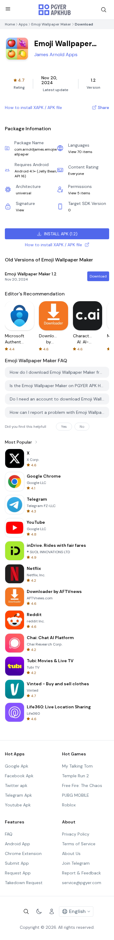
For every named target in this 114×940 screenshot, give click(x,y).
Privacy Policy (75, 834)
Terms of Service (78, 843)
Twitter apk (16, 785)
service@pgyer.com (81, 882)
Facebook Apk (19, 775)
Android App (17, 843)
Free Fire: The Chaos (82, 785)
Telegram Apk (18, 795)
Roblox (69, 805)
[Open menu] (8, 9)
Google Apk (16, 766)
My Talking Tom (77, 766)
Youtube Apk (18, 805)
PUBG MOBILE (75, 795)
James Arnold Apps (56, 54)
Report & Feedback (81, 873)
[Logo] (55, 10)
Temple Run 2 (75, 775)
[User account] (51, 911)
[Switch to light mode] (38, 911)
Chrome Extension (23, 853)
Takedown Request (24, 882)
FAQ (8, 834)
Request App (18, 873)
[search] (103, 9)
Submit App (17, 863)
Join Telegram (76, 863)
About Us (71, 853)
